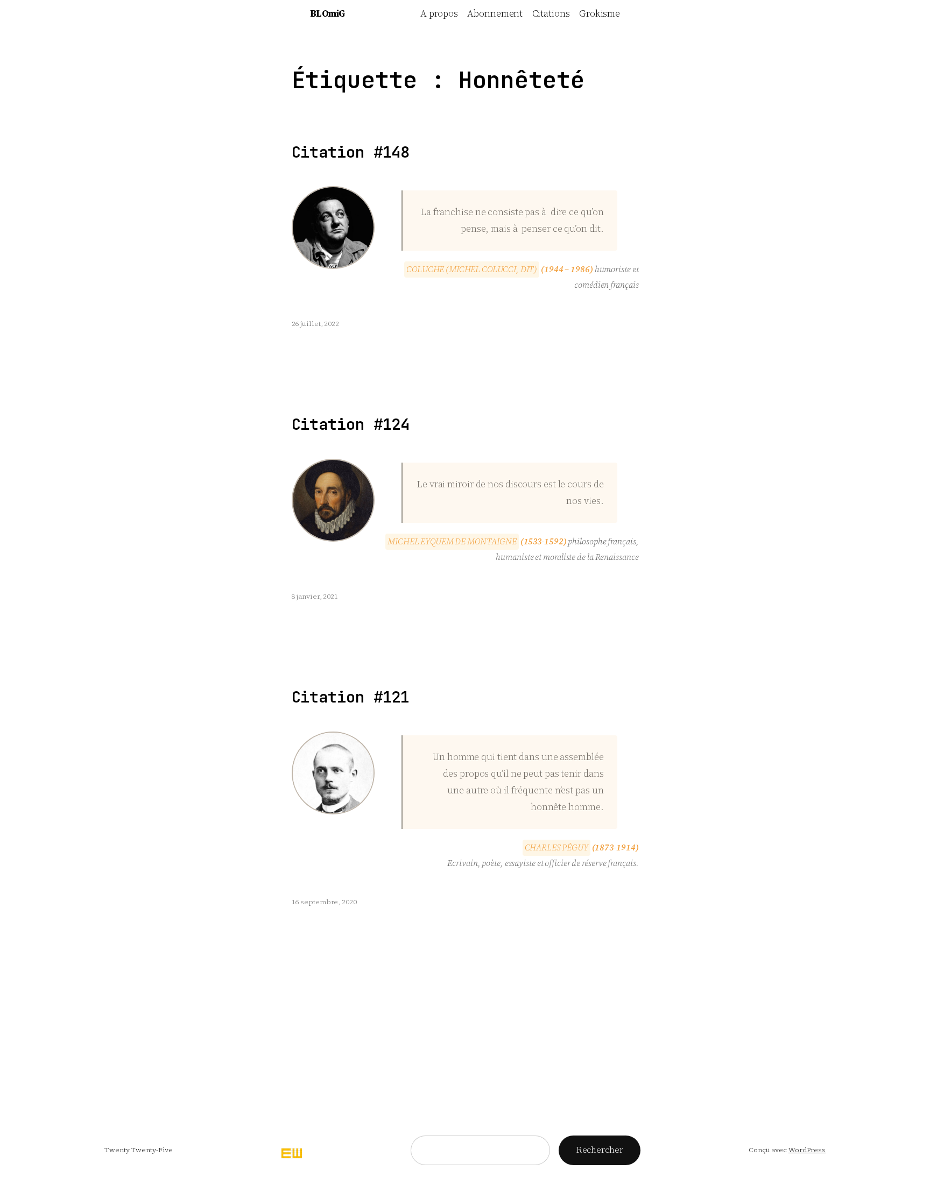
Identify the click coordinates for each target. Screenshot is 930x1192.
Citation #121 (351, 697)
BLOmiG (327, 13)
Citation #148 (351, 152)
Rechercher (599, 1149)
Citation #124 (351, 425)
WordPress (807, 1149)
